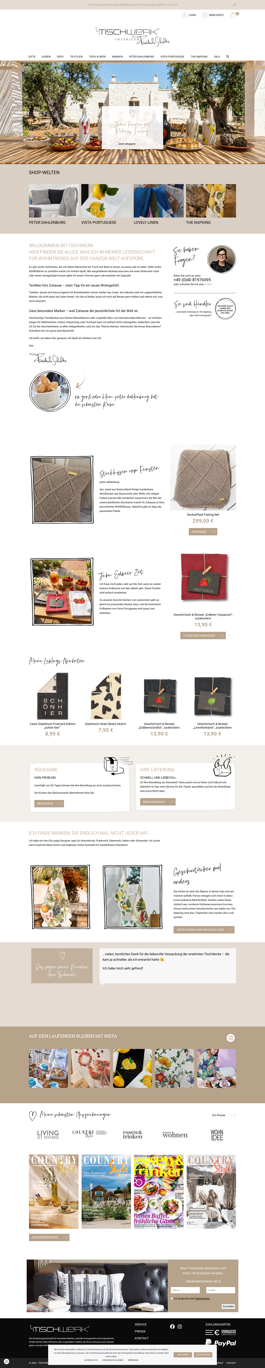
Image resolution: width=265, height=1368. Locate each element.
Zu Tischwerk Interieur (50, 14)
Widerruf (218, 1363)
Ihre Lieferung (157, 769)
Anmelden (228, 1306)
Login (192, 15)
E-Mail (208, 284)
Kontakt (231, 1363)
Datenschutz (91, 1360)
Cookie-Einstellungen (112, 1360)
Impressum (133, 1360)
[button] (227, 56)
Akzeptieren (203, 1354)
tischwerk (44, 1363)
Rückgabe (46, 769)
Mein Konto (216, 15)
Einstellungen (6, 1361)
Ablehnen (182, 1354)
